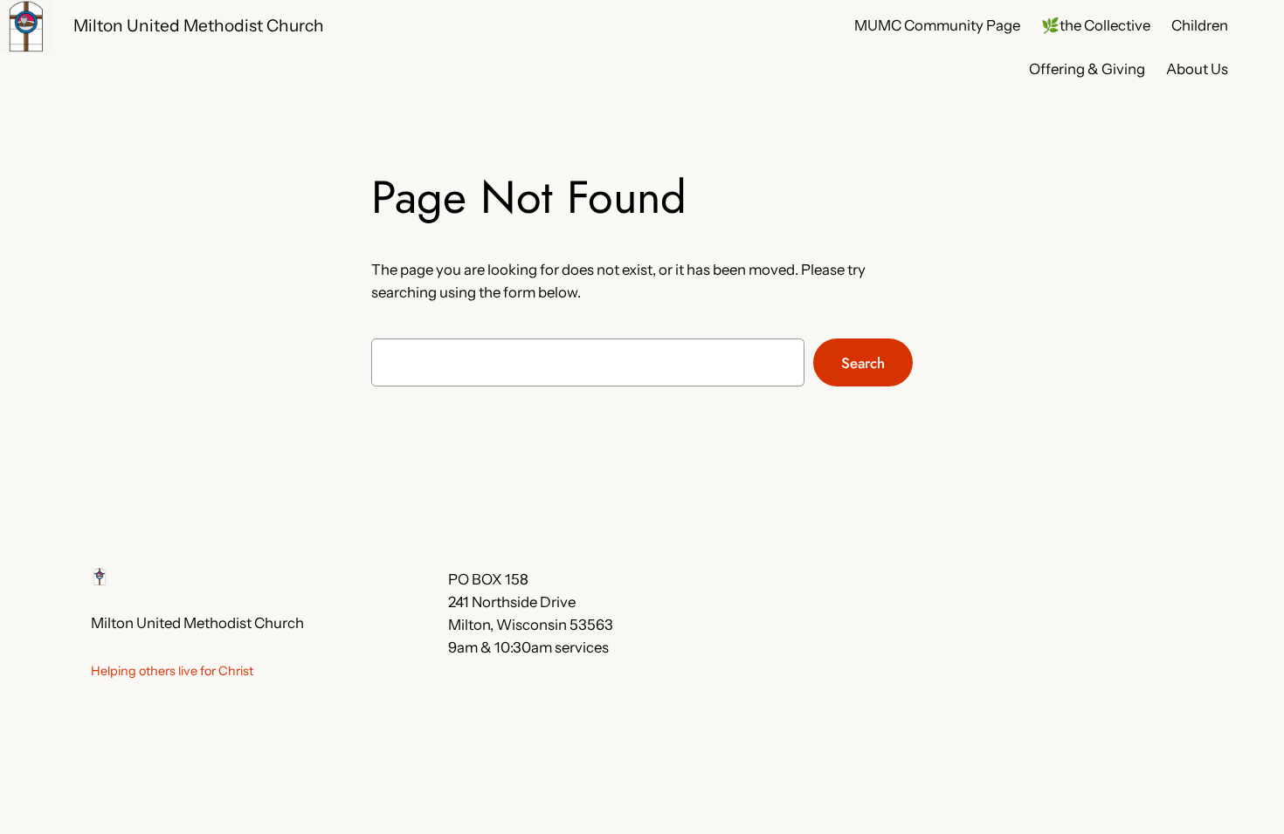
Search (863, 362)
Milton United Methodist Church (198, 25)
